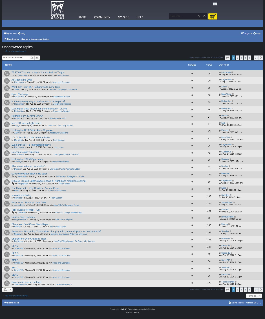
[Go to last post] (232, 72)
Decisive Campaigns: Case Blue (63, 89)
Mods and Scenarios (61, 82)
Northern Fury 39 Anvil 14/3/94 (27, 116)
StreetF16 (18, 248)
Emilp (16, 190)
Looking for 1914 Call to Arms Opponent (32, 130)
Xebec (17, 89)
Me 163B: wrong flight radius (26, 123)
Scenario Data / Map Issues (60, 125)
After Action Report (58, 118)
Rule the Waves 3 (64, 284)
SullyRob (18, 198)
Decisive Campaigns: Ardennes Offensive (69, 234)
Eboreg (17, 227)
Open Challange (20, 94)
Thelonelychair (20, 284)
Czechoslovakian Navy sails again (29, 173)
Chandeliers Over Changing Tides (29, 238)
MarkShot (18, 140)
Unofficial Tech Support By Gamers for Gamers (74, 241)
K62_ (16, 125)
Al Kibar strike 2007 (22, 79)
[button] (227, 57)
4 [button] (245, 57)
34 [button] (256, 57)
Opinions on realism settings (26, 282)
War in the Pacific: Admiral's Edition (65, 169)
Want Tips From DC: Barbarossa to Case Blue (36, 87)
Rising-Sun (19, 104)
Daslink (17, 169)
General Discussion (57, 190)
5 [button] (249, 57)
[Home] (58, 10)
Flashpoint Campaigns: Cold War (70, 176)
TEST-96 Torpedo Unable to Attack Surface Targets (38, 72)
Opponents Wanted (61, 97)
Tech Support (63, 75)
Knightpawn (19, 82)
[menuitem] (21, 33)
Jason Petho (19, 205)
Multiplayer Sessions (59, 133)
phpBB (123, 309)
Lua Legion (58, 147)
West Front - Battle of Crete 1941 (29, 202)
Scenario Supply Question (25, 152)
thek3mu (22, 213)
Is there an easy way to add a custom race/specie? (38, 101)
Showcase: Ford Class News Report (30, 224)
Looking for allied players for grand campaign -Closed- (40, 108)
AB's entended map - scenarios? (28, 166)
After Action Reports (64, 219)
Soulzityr (18, 162)
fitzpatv (17, 118)
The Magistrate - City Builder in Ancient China (35, 188)
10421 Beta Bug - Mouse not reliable (31, 137)
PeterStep (22, 176)
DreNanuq (18, 241)
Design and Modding (62, 104)
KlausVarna (19, 97)
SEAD (15, 246)
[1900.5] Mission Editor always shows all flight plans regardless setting (48, 181)
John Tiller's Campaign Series (66, 205)
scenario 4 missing (21, 195)
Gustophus (19, 154)
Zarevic (17, 133)
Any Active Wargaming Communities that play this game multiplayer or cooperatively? (56, 231)
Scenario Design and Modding (68, 213)
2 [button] (237, 57)
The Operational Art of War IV (66, 154)
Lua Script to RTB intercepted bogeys (31, 144)
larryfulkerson (20, 219)
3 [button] (241, 57)
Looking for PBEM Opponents (27, 159)
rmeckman (22, 75)
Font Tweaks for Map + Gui (26, 209)
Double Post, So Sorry (23, 217)
